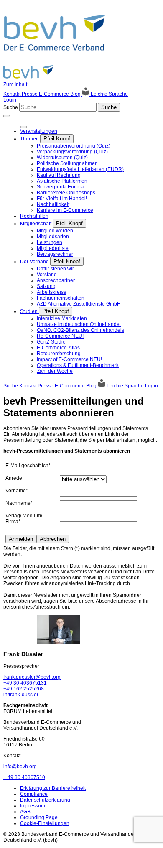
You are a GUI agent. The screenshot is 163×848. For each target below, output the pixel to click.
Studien (29, 311)
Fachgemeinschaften (60, 298)
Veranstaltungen (38, 131)
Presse (30, 94)
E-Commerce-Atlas (58, 348)
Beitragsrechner (55, 254)
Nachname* (19, 503)
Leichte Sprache (108, 94)
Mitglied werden (55, 231)
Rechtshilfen (34, 216)
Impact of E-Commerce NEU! (69, 359)
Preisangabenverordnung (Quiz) (73, 146)
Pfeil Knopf (56, 138)
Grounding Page (39, 817)
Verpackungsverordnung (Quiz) (72, 152)
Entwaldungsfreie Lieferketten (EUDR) (80, 169)
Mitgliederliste (53, 248)
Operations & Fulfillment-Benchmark (78, 365)
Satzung (46, 286)
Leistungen (49, 242)
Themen (30, 139)
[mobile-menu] (6, 116)
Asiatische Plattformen (62, 181)
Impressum (32, 806)
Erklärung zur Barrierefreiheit (53, 788)
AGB (25, 812)
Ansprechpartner (56, 280)
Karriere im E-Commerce (65, 210)
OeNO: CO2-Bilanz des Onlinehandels (80, 330)
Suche (10, 107)
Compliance (34, 794)
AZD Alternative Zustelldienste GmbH (79, 304)
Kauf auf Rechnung (59, 175)
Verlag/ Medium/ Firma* (23, 519)
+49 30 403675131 (25, 683)
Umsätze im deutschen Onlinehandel (79, 324)
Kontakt (12, 94)
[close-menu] (23, 127)
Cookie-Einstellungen (44, 823)
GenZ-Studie (51, 342)
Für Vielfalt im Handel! (62, 198)
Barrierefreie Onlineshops (66, 193)
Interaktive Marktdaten (62, 318)
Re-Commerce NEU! (60, 336)
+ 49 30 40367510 (24, 777)
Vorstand (47, 275)
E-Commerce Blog (60, 94)
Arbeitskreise (51, 292)
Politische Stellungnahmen (67, 163)
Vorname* (16, 491)
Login (9, 100)
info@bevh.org (20, 766)
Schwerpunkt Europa (60, 187)
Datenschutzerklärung (45, 800)
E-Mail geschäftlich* (28, 466)
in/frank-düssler (20, 695)
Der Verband (35, 262)
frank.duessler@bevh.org (32, 677)
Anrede (13, 478)
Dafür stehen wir (55, 269)
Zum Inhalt (15, 84)
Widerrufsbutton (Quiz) (62, 157)
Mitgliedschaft (36, 224)
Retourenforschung (59, 354)
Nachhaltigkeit (53, 204)
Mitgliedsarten (53, 236)
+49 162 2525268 (23, 689)
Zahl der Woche (55, 371)
